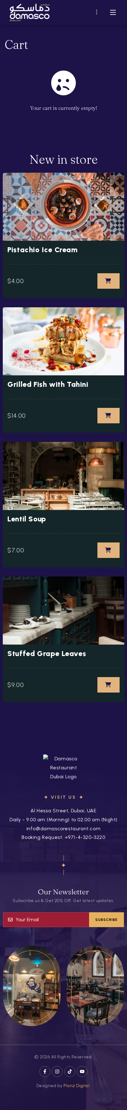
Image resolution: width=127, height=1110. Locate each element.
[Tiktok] (69, 1071)
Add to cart (108, 281)
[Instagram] (57, 1071)
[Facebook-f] (44, 1071)
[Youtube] (82, 1071)
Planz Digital (76, 1085)
